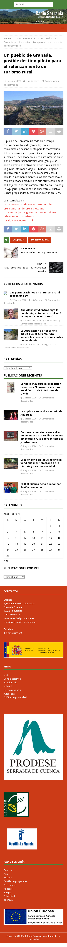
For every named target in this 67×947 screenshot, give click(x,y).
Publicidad (9, 896)
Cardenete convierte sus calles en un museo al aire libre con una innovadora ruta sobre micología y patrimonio (42, 437)
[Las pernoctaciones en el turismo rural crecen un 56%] (5, 293)
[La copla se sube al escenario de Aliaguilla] (11, 415)
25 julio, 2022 (29, 344)
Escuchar (8, 870)
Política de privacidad (15, 697)
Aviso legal (9, 693)
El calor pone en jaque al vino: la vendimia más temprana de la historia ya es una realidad (41, 463)
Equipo (7, 892)
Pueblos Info (10, 682)
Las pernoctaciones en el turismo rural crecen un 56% (35, 294)
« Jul (6, 560)
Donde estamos (12, 678)
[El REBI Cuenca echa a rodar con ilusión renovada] (11, 487)
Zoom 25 (8, 899)
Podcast (8, 888)
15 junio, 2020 (13, 81)
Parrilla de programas (15, 881)
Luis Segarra (32, 81)
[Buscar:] (33, 4)
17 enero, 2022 (19, 300)
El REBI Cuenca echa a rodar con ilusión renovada (41, 485)
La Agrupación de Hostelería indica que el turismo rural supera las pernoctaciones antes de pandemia (42, 335)
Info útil (8, 686)
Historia (8, 877)
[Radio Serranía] (33, 22)
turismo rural (40, 239)
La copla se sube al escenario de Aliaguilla (41, 412)
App (6, 874)
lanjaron (18, 239)
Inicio (6, 675)
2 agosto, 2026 (29, 397)
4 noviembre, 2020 (32, 320)
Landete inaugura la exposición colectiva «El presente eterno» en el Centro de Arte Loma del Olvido (41, 388)
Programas (10, 885)
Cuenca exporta (12, 690)
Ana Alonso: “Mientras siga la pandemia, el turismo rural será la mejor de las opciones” (41, 313)
